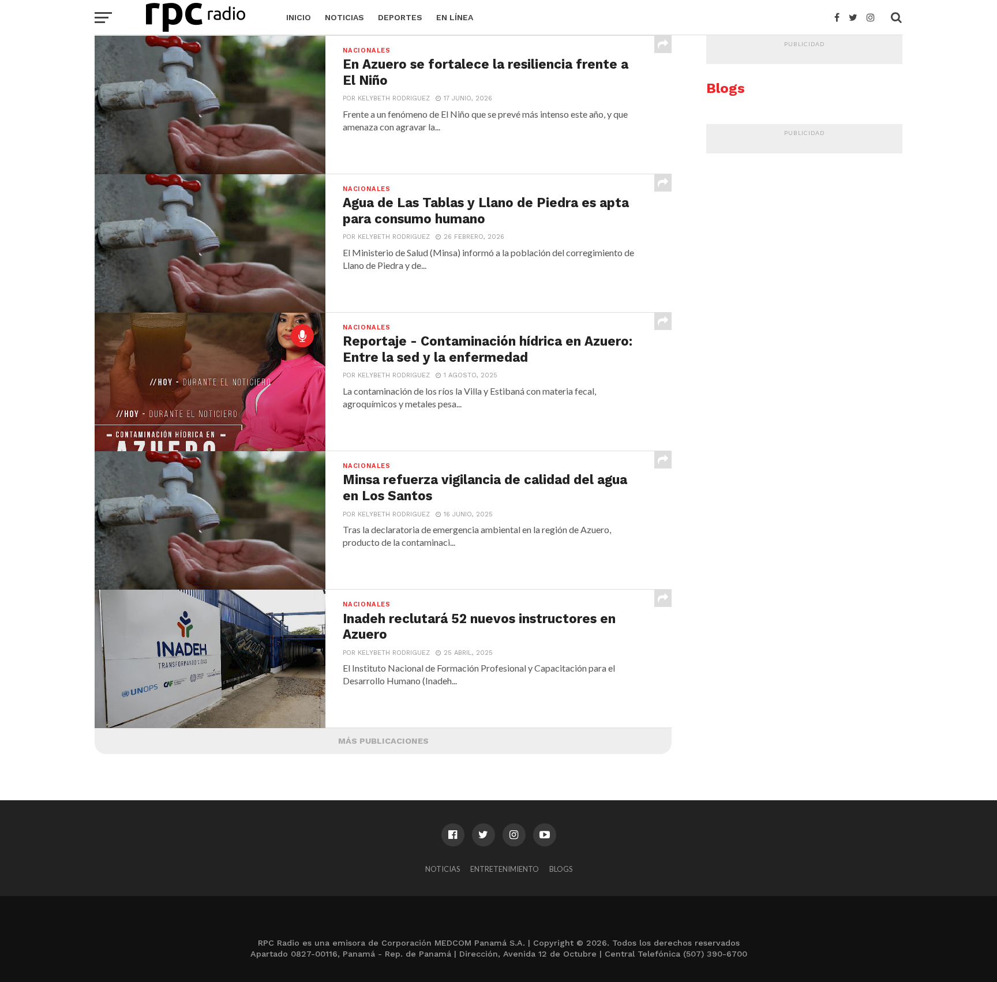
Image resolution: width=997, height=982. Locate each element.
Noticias (344, 17)
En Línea (454, 17)
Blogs (560, 869)
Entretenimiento (504, 869)
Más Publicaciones (383, 740)
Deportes (400, 17)
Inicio (298, 17)
